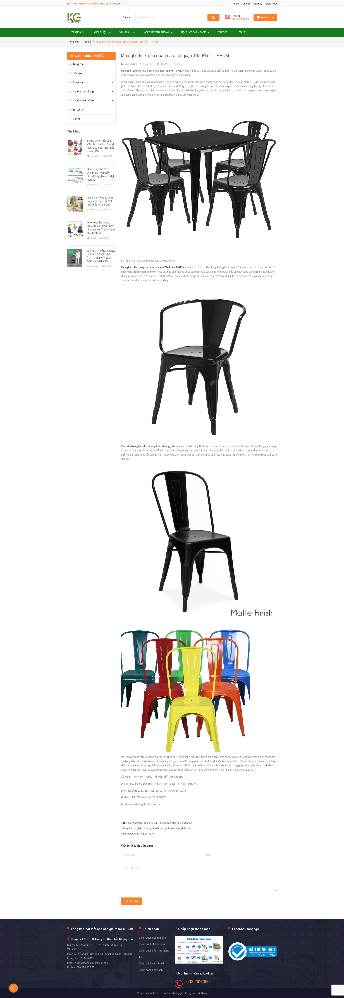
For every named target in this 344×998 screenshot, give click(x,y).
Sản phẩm (78, 82)
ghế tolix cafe (172, 828)
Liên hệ (246, 3)
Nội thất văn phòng (83, 91)
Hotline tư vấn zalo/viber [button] (196, 973)
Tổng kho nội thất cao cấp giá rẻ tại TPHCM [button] (102, 929)
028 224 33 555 (85, 967)
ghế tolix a (143, 828)
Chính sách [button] (150, 929)
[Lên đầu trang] (337, 990)
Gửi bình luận (131, 901)
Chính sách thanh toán (152, 944)
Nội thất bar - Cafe (83, 100)
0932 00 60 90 (241, 18)
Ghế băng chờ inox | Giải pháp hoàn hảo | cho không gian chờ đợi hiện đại (100, 174)
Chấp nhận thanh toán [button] (194, 929)
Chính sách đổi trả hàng (152, 937)
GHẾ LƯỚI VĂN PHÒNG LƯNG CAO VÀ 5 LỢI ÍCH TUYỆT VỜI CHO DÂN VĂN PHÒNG (101, 256)
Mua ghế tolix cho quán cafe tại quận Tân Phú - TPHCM (175, 55)
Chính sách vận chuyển (152, 963)
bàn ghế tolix (139, 446)
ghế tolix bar (157, 828)
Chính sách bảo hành (151, 970)
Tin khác (73, 131)
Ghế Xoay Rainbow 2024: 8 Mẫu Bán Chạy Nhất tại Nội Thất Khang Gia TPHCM (101, 228)
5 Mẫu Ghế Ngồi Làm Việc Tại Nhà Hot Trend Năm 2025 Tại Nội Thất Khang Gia (100, 146)
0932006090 (198, 981)
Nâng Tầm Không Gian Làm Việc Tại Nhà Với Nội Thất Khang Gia (100, 201)
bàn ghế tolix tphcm (155, 822)
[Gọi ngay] (13, 988)
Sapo (204, 993)
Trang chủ (78, 64)
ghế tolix (131, 828)
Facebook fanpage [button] (245, 929)
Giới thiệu (78, 73)
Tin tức (235, 3)
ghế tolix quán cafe (143, 833)
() (267, 17)
